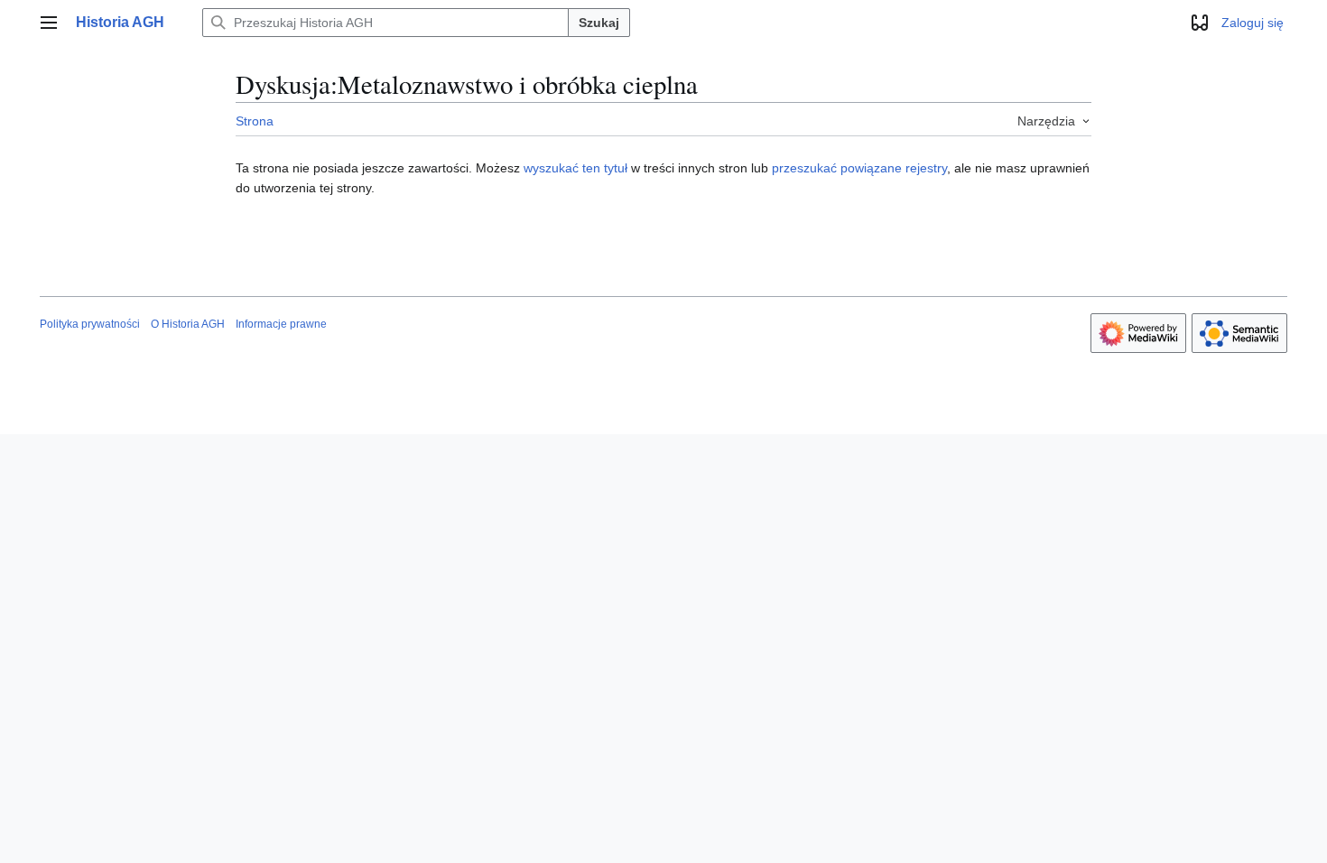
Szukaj (599, 22)
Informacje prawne (281, 324)
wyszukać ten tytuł (575, 168)
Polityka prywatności (90, 324)
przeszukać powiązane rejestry (859, 168)
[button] (48, 22)
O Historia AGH (188, 324)
